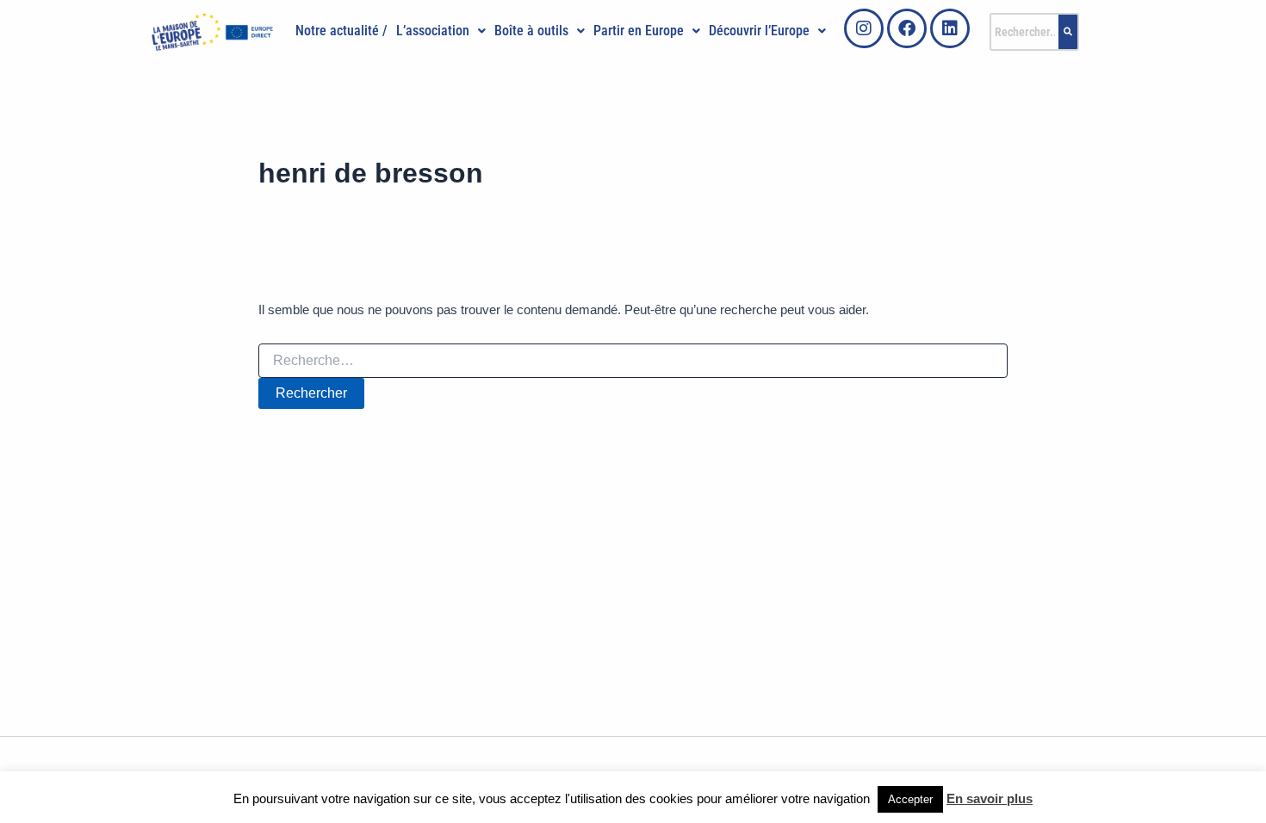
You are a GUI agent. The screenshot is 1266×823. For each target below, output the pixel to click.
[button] (441, 31)
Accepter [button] (910, 799)
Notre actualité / (341, 30)
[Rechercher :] (633, 361)
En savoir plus (989, 798)
